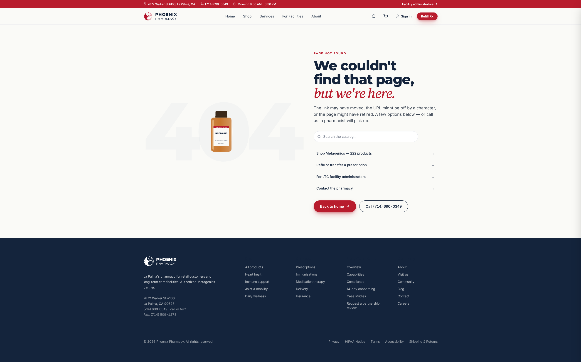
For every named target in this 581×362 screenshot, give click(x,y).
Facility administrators (417, 4)
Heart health (254, 274)
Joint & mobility (256, 289)
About (316, 16)
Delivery (302, 289)
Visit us (403, 274)
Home (230, 16)
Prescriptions (305, 267)
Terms (375, 341)
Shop (247, 16)
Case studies (356, 296)
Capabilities (355, 274)
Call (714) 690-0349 (384, 206)
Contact (403, 296)
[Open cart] (385, 16)
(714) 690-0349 (216, 4)
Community (406, 281)
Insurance (303, 296)
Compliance (355, 281)
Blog (401, 289)
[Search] (373, 16)
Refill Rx (427, 16)
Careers (403, 303)
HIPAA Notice (355, 341)
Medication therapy (310, 281)
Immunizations (306, 274)
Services (267, 16)
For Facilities (292, 16)
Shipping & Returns (423, 341)
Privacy (334, 341)
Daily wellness (255, 296)
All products (254, 267)
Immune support (257, 281)
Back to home (332, 206)
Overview (354, 267)
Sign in (406, 16)
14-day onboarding (361, 289)
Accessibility (394, 341)
